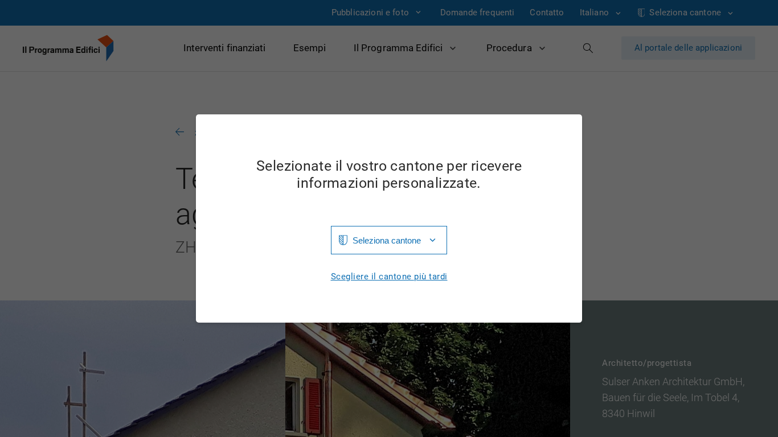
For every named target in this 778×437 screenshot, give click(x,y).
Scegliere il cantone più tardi (389, 277)
